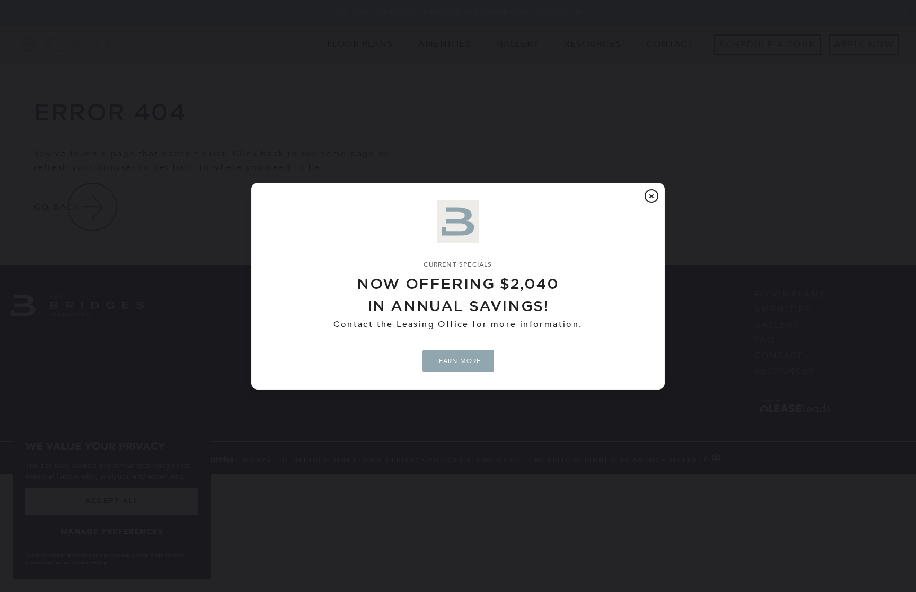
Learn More (458, 361)
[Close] (651, 196)
